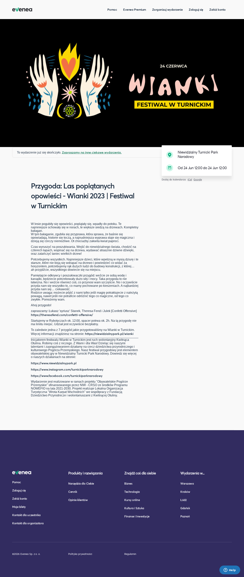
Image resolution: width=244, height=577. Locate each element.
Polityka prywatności (80, 554)
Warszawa (187, 483)
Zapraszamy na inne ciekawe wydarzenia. (92, 152)
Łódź (183, 500)
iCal (190, 179)
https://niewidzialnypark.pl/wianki (109, 334)
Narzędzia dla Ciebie (81, 483)
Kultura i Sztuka (134, 508)
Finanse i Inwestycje (136, 516)
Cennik (72, 492)
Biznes (128, 483)
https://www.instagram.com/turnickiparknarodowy (67, 369)
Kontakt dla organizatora (28, 523)
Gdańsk (185, 508)
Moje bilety (19, 507)
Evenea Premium (134, 9)
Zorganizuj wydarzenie (167, 9)
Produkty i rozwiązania (85, 473)
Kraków (185, 492)
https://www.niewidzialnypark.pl (53, 363)
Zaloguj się (196, 9)
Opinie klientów (78, 500)
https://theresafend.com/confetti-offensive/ (62, 315)
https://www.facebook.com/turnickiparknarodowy (67, 376)
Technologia (132, 492)
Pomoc (112, 9)
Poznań (185, 516)
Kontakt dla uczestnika (26, 515)
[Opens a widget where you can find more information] (229, 570)
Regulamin (130, 554)
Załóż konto (217, 9)
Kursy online (132, 500)
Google (197, 179)
